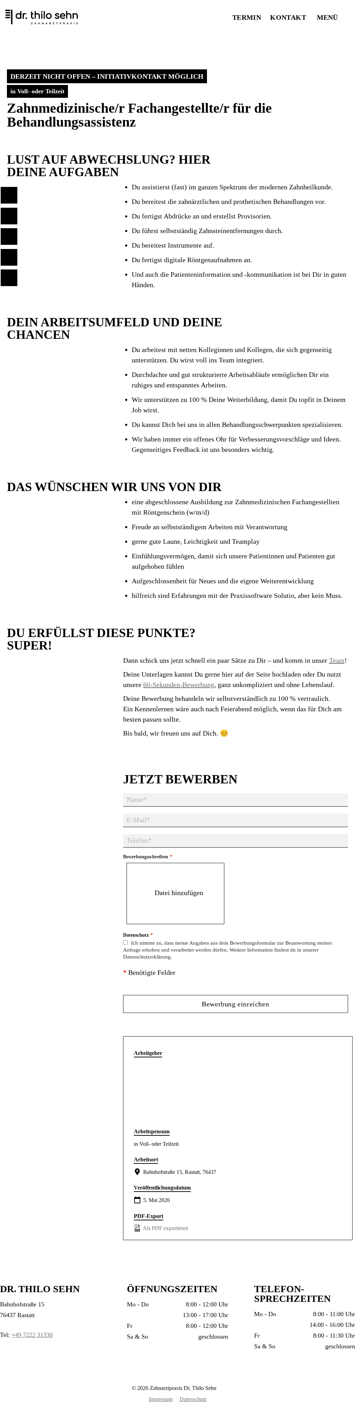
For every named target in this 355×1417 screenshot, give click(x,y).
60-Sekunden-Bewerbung (178, 684)
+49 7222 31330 (32, 1334)
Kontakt (288, 17)
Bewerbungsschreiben (147, 857)
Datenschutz (193, 1399)
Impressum (161, 1399)
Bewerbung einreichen (235, 1004)
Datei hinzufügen (179, 892)
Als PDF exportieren (165, 1228)
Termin (246, 17)
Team (337, 660)
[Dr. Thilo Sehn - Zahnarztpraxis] (57, 17)
